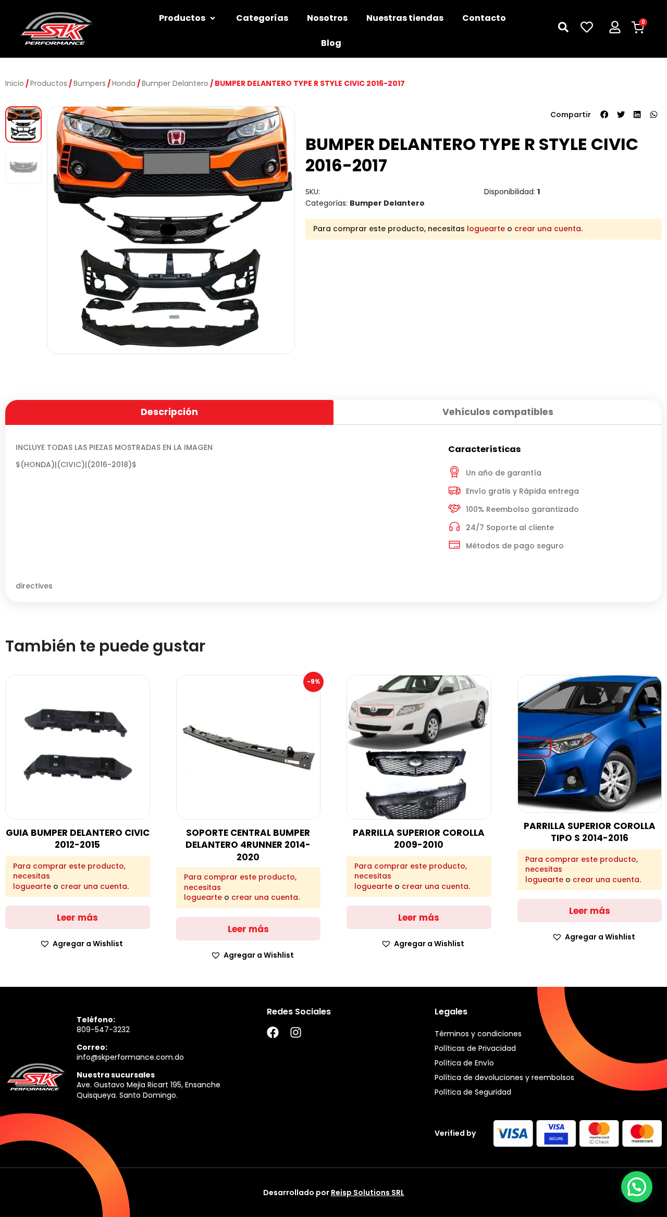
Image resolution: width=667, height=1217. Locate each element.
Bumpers (89, 83)
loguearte (486, 228)
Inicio (14, 83)
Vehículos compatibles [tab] (497, 412)
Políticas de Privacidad (475, 1048)
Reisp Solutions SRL (367, 1192)
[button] (604, 114)
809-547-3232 (103, 1029)
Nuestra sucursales (116, 1075)
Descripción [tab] (169, 412)
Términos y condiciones (478, 1033)
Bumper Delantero (175, 83)
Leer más (77, 917)
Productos (48, 83)
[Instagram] (296, 1032)
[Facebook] (273, 1032)
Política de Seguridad (473, 1092)
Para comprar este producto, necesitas (69, 871)
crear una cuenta (547, 228)
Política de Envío (464, 1063)
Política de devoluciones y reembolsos (504, 1077)
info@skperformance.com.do (130, 1057)
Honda (123, 83)
